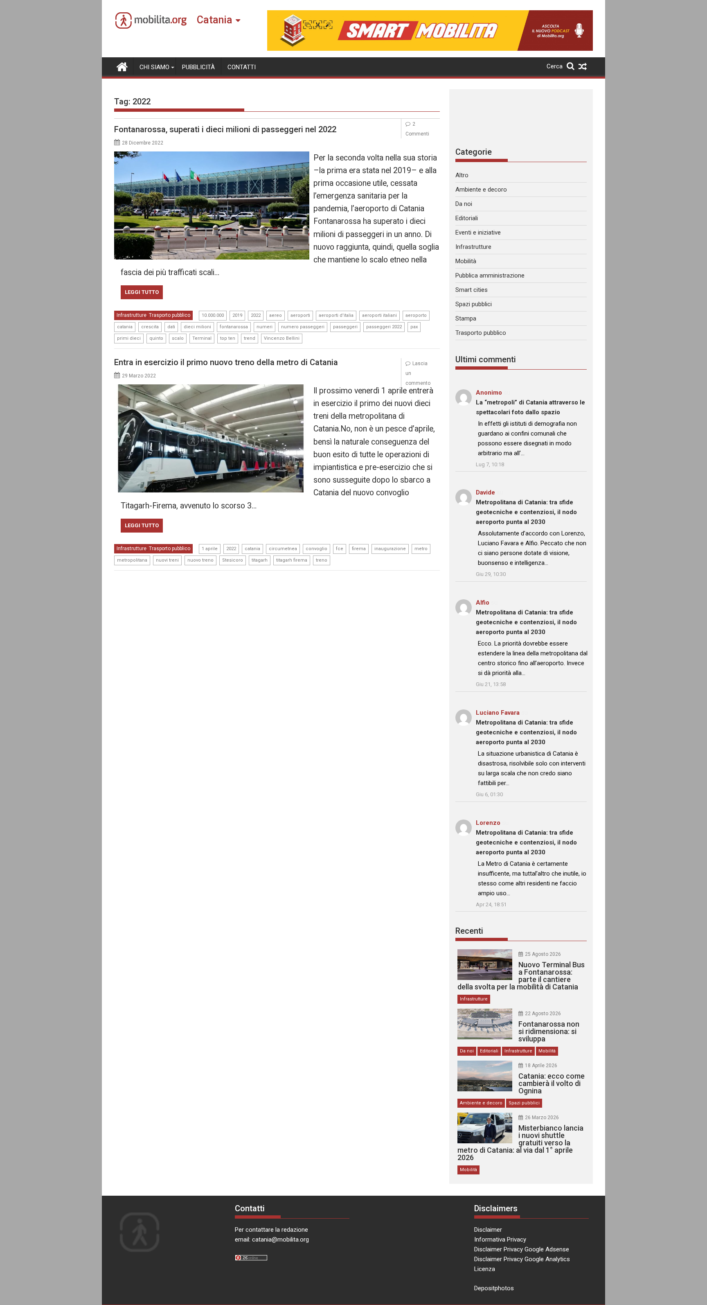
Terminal (202, 338)
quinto (156, 338)
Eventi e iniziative (478, 232)
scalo (178, 338)
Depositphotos (494, 1288)
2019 (237, 315)
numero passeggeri (302, 327)
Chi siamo (154, 67)
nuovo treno (200, 560)
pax (414, 327)
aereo (275, 315)
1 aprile (210, 548)
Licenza (484, 1269)
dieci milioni (197, 327)
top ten (227, 338)
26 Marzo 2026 (542, 1117)
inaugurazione (390, 548)
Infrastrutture (131, 315)
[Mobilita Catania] (122, 66)
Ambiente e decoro (481, 189)
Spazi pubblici (473, 304)
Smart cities (471, 290)
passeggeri (345, 327)
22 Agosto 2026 (543, 1013)
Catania (214, 20)
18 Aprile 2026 (541, 1065)
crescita (150, 327)
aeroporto (416, 315)
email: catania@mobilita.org (272, 1239)
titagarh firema (291, 560)
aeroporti (300, 315)
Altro (461, 175)
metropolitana (132, 560)
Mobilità (465, 261)
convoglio (316, 548)
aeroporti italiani (379, 315)
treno (321, 560)
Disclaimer (488, 1229)
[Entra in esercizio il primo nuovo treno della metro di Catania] (211, 389)
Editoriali (466, 218)
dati (171, 327)
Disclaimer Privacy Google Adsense (521, 1249)
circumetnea (283, 548)
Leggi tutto (142, 292)
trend (249, 338)
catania (125, 327)
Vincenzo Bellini (281, 338)
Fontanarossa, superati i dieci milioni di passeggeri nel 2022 (225, 129)
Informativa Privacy (500, 1239)
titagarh (260, 560)
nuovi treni (167, 560)
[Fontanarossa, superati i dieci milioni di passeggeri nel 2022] (211, 156)
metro (421, 548)
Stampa (465, 318)
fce (339, 548)
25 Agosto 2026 (543, 954)
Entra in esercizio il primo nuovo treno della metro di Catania (226, 362)
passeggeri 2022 (384, 327)
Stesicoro (232, 560)
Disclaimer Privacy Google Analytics (522, 1259)
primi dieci (129, 338)
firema (359, 548)
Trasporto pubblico (169, 315)
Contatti (241, 67)
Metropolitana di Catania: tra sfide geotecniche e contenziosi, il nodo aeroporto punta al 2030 (526, 512)
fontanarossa (234, 327)
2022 (256, 315)
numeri (264, 327)
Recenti (469, 931)
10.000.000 (213, 315)
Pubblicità (198, 67)
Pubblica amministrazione (490, 275)
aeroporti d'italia (336, 315)
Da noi (463, 204)
